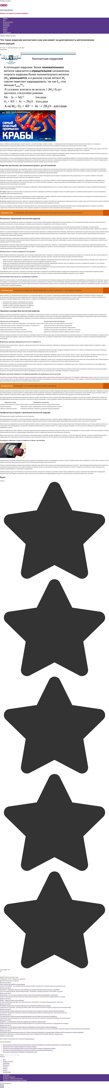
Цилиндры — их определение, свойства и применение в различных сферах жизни (23, 1021)
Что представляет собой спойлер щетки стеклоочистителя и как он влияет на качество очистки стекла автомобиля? (32, 1011)
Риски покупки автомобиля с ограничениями (12, 984)
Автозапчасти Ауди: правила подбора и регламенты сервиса (19, 1046)
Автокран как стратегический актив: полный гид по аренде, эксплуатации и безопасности (28, 1050)
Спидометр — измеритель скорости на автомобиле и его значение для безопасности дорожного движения (29, 989)
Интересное (6, 24)
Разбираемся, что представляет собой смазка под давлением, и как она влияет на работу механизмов (28, 1027)
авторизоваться (29, 1039)
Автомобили (6, 10)
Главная (5, 18)
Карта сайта (6, 1075)
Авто (4, 20)
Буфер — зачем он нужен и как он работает (12, 1000)
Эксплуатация (7, 32)
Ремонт (5, 31)
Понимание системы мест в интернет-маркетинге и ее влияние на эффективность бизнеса (25, 1005)
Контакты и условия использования (13, 1078)
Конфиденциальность (9, 1077)
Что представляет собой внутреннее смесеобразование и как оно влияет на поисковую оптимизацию (28, 1016)
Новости (5, 27)
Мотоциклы (6, 25)
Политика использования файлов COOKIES (15, 1080)
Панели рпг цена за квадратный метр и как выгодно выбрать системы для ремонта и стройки (29, 1048)
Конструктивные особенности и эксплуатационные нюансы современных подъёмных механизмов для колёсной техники (37, 1045)
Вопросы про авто (8, 22)
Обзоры (5, 29)
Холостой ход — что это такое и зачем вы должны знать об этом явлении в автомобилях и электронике (29, 995)
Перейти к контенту (5, 1)
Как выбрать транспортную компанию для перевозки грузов (20, 1052)
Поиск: (2, 1055)
